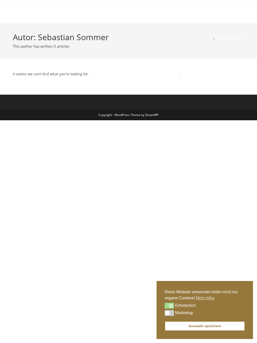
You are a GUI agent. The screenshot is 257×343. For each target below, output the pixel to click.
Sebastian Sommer (230, 39)
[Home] (209, 39)
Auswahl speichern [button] (204, 326)
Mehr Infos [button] (205, 298)
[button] (169, 305)
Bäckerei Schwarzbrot (43, 13)
